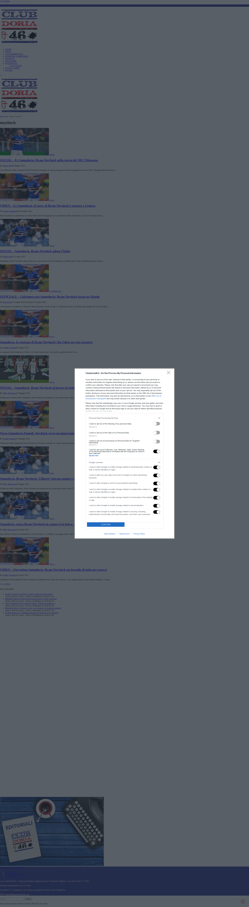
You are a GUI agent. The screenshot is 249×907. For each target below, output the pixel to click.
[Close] (169, 373)
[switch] (156, 423)
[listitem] (124, 418)
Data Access (124, 534)
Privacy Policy (139, 534)
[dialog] (124, 453)
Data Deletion (109, 534)
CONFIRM (106, 525)
